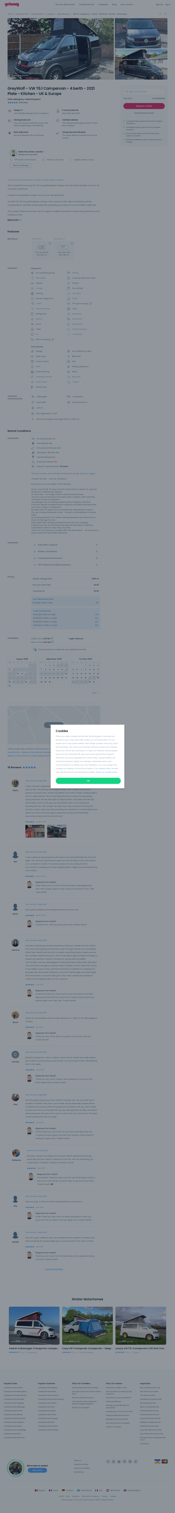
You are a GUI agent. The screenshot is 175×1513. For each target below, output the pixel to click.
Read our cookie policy (106, 772)
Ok (88, 780)
